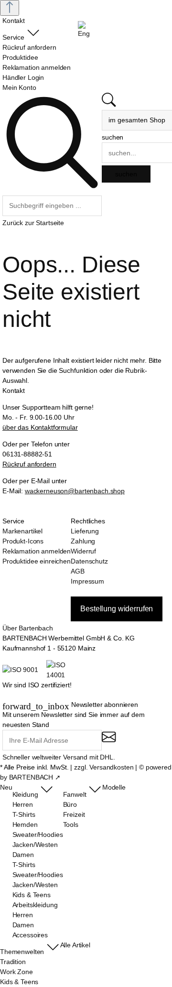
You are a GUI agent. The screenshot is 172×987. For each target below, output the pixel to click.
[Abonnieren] (109, 741)
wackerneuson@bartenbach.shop (75, 491)
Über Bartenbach (27, 628)
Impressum (87, 581)
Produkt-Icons (22, 541)
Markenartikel (22, 531)
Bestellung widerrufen (116, 609)
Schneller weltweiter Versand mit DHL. (58, 757)
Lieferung (85, 531)
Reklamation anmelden (36, 551)
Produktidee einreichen (36, 561)
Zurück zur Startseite (33, 223)
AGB (78, 571)
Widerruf (83, 551)
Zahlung (83, 541)
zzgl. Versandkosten (103, 767)
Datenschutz (89, 561)
